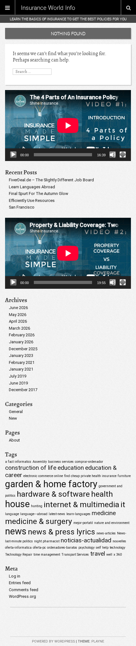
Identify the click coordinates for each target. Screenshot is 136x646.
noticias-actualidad (86, 540)
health (102, 494)
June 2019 (18, 383)
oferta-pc (39, 548)
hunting (36, 506)
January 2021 (21, 369)
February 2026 (21, 335)
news (16, 531)
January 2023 (21, 355)
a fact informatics (18, 462)
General (16, 411)
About (14, 440)
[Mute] (112, 155)
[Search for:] (32, 71)
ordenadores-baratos (62, 548)
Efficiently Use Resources (32, 200)
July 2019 (17, 376)
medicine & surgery (38, 521)
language (12, 514)
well (109, 554)
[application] (68, 125)
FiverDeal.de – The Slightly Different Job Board (51, 180)
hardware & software (53, 494)
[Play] (13, 155)
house (17, 504)
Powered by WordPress (53, 641)
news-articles (106, 533)
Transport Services (75, 554)
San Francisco (21, 207)
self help (102, 548)
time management (47, 554)
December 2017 (23, 389)
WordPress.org (22, 596)
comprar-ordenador (89, 462)
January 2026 (21, 341)
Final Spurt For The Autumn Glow (38, 193)
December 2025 (23, 348)
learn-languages (78, 514)
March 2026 (19, 328)
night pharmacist (46, 541)
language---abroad (33, 514)
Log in (14, 576)
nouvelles (119, 541)
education (71, 467)
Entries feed (20, 582)
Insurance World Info (48, 7)
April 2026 (18, 321)
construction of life (30, 467)
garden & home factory (51, 484)
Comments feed (23, 589)
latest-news (57, 514)
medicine (104, 513)
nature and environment (111, 523)
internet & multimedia (81, 504)
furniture (124, 476)
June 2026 (18, 307)
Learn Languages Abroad (32, 186)
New (13, 418)
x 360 (118, 554)
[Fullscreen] (123, 155)
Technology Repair (18, 554)
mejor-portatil (83, 523)
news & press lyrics (61, 531)
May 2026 (17, 314)
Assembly (40, 462)
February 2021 (21, 362)
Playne (97, 641)
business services (61, 462)
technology (117, 548)
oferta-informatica (18, 548)
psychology (86, 548)
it (123, 504)
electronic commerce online (43, 476)
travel (97, 553)
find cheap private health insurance (90, 476)
